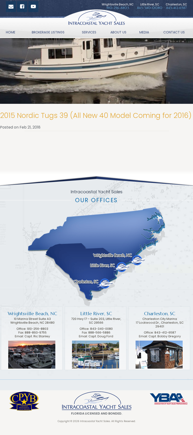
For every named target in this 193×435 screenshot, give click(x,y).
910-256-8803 (117, 7)
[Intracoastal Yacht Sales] (96, 19)
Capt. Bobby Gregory (165, 336)
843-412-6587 (176, 7)
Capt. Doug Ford (100, 336)
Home (10, 32)
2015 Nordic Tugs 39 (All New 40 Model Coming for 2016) (96, 115)
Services (89, 32)
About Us (118, 32)
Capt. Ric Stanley (37, 336)
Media (144, 32)
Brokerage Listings (48, 32)
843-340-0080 (149, 7)
